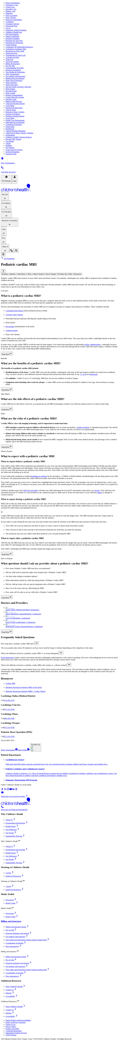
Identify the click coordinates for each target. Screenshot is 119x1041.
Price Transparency (13, 74)
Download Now (12, 26)
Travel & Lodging (12, 62)
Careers (8, 873)
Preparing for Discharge (14, 43)
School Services (11, 53)
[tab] (5, 274)
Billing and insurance (11, 921)
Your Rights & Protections (15, 72)
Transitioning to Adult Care (16, 55)
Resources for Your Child (15, 51)
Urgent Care (10, 7)
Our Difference (11, 830)
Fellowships (10, 127)
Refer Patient (10, 89)
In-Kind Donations (12, 152)
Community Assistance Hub (16, 49)
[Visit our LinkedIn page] (13, 790)
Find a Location (11, 15)
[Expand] (36, 643)
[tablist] (59, 274)
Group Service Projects (14, 150)
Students (9, 146)
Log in (8, 28)
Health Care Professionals (15, 120)
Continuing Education (14, 125)
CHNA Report (11, 1035)
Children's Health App (14, 32)
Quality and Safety (12, 1029)
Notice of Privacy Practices (15, 1022)
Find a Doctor (11, 18)
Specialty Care (11, 9)
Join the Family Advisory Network (18, 87)
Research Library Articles (15, 112)
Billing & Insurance (13, 64)
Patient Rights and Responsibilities (18, 1020)
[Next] (3, 271)
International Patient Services (16, 1033)
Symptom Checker (12, 24)
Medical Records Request (15, 78)
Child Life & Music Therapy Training (19, 133)
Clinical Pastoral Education (15, 131)
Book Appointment (13, 3)
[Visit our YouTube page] (10, 790)
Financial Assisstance (13, 70)
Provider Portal (11, 91)
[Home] (59, 188)
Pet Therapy (10, 148)
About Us (9, 820)
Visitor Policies (11, 45)
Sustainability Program (14, 836)
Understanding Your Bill (14, 68)
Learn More (10, 106)
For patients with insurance (15, 76)
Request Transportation (14, 95)
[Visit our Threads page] (16, 790)
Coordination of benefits (14, 943)
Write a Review (11, 83)
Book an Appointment (14, 20)
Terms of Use (10, 1024)
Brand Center (10, 903)
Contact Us (10, 990)
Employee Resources (13, 876)
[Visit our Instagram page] (8, 790)
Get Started (10, 141)
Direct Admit (10, 93)
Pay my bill (10, 930)
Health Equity (11, 826)
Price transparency (12, 946)
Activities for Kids (12, 57)
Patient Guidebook (12, 36)
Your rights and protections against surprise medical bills (26, 940)
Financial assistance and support (17, 933)
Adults (8, 143)
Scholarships (10, 135)
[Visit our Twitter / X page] (5, 790)
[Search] (16, 251)
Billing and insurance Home (16, 927)
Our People (10, 833)
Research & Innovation (14, 108)
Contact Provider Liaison (15, 97)
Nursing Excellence (13, 114)
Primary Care (10, 11)
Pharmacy (9, 13)
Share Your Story (12, 85)
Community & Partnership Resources (19, 47)
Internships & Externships (15, 122)
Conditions (10, 22)
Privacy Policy (11, 1027)
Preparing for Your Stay (14, 41)
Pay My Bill (10, 66)
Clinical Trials (11, 110)
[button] (59, 643)
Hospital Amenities (13, 39)
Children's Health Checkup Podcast (19, 137)
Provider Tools (11, 99)
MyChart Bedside (12, 34)
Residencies (10, 129)
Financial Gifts (11, 154)
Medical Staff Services (14, 101)
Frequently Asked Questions (16, 30)
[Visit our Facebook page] (2, 790)
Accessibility (10, 996)
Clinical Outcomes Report (15, 104)
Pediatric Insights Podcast (15, 116)
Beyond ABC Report (13, 139)
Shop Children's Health (14, 986)
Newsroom (10, 900)
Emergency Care (12, 5)
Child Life (9, 59)
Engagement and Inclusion (15, 823)
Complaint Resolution (14, 1031)
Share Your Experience (14, 80)
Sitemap (9, 993)
